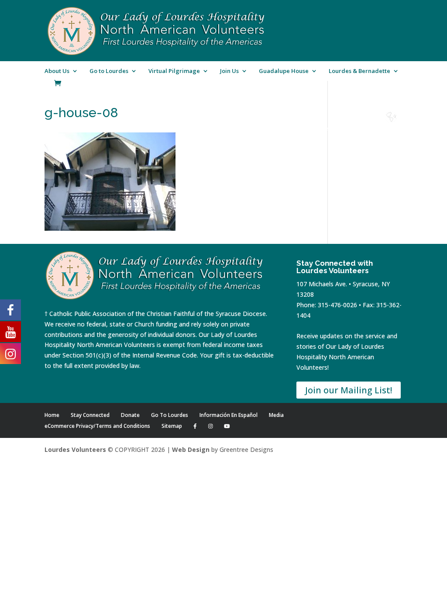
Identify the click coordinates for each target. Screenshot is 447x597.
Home (272, 128)
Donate (320, 128)
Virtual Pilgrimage (174, 71)
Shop (296, 128)
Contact (344, 128)
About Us (57, 71)
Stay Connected (90, 415)
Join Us (229, 71)
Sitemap (172, 426)
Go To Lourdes (169, 415)
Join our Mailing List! (348, 390)
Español (391, 128)
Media (276, 415)
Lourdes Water (367, 131)
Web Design (191, 449)
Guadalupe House (284, 71)
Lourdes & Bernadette (359, 71)
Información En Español (228, 415)
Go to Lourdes (108, 71)
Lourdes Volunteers (75, 449)
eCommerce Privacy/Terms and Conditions (97, 426)
